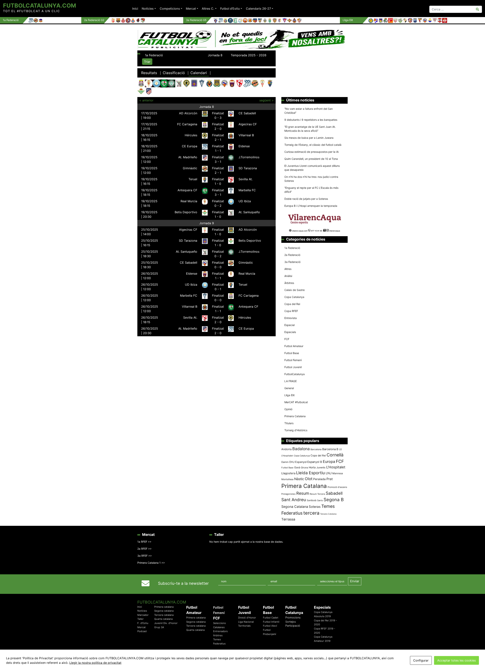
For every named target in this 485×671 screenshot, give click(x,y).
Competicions (170, 8)
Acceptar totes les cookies (456, 660)
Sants (320, 500)
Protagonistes (288, 494)
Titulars (288, 423)
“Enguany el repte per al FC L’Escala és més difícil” (311, 189)
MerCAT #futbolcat (296, 402)
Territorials (244, 625)
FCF (286, 339)
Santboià (311, 500)
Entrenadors (220, 631)
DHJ (291, 461)
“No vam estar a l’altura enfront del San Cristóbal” (308, 110)
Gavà (297, 467)
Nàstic (299, 479)
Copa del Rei (292, 304)
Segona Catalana (294, 507)
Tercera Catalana (328, 514)
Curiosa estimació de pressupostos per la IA (311, 151)
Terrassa (288, 519)
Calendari (198, 73)
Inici (135, 8)
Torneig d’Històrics (295, 430)
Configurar (421, 660)
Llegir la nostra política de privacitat (95, 663)
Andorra (286, 449)
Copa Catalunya (294, 297)
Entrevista (290, 318)
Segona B (334, 499)
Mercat (191, 8)
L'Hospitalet (335, 467)
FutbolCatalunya (294, 374)
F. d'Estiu (142, 623)
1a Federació (292, 247)
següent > (266, 100)
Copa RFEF (291, 311)
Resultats (149, 73)
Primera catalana (164, 606)
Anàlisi (288, 275)
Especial (289, 325)
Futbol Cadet (270, 617)
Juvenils (320, 467)
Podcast (142, 631)
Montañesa (287, 479)
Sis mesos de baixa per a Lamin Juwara (308, 137)
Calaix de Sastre (294, 290)
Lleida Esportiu (310, 472)
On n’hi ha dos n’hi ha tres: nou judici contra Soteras (311, 178)
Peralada (319, 479)
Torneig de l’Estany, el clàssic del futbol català (312, 144)
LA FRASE (290, 381)
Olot (308, 478)
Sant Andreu (293, 499)
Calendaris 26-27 (258, 8)
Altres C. (208, 8)
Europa (329, 461)
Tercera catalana (164, 614)
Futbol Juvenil (293, 367)
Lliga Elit (289, 395)
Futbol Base (291, 353)
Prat (329, 479)
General (289, 388)
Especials (290, 332)
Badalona (301, 448)
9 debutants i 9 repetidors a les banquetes (310, 119)
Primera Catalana (295, 416)
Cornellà (335, 455)
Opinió (288, 409)
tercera (311, 513)
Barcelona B (330, 449)
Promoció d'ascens (337, 487)
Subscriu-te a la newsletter (183, 583)
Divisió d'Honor (247, 617)
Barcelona (316, 449)
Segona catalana (164, 610)
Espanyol (301, 461)
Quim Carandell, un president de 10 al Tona (311, 158)
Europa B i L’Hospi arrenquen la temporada (310, 205)
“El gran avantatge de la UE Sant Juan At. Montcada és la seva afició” (310, 128)
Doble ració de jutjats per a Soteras (306, 198)
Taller (140, 618)
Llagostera (288, 473)
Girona (304, 467)
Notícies (148, 8)
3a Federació (292, 261)
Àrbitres (289, 283)
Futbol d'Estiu (230, 8)
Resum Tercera (317, 494)
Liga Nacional (246, 621)
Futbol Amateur (293, 346)
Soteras (315, 507)
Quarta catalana (163, 618)
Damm (285, 461)
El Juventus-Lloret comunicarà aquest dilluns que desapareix (312, 167)
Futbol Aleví (270, 625)
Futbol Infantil (271, 621)
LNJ (329, 473)
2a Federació (292, 254)
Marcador (143, 614)
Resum (302, 493)
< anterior (146, 100)
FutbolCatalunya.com (39, 5)
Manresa (337, 473)
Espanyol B (314, 462)
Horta (312, 467)
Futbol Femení (293, 360)
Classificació (174, 73)
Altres (287, 268)
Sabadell (334, 493)
